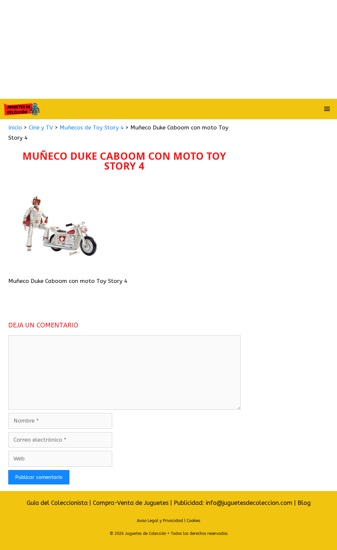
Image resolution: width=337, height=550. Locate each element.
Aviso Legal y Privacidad (160, 520)
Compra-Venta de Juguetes (130, 503)
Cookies (193, 520)
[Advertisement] (168, 49)
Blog (304, 503)
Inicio (15, 127)
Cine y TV (41, 127)
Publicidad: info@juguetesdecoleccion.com (234, 503)
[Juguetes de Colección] (21, 109)
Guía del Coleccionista (57, 503)
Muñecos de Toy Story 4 (92, 127)
